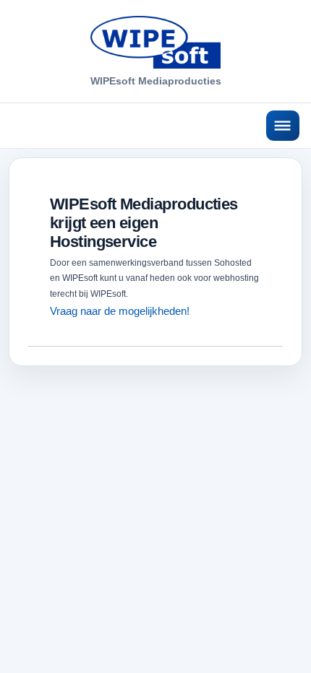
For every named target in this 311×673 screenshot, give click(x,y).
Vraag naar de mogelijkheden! (119, 311)
